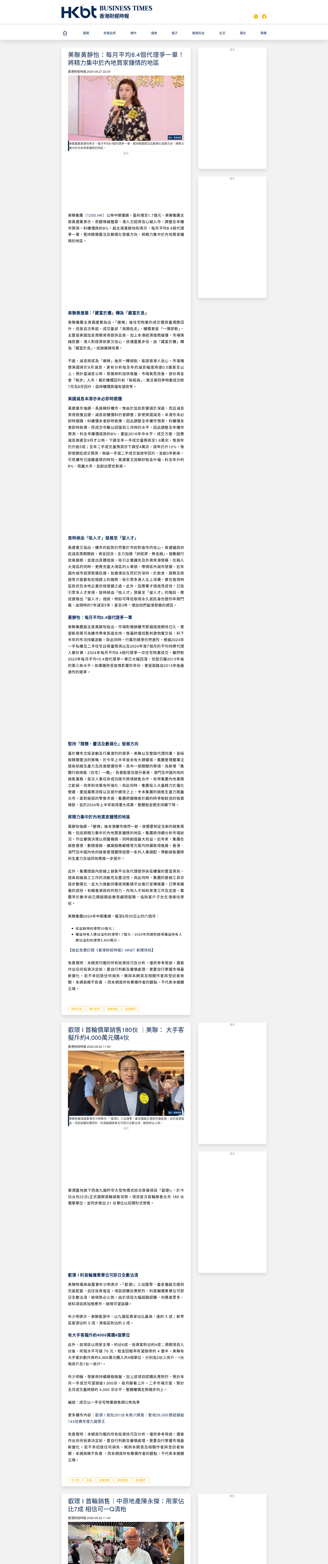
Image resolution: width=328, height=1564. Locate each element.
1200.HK (95, 215)
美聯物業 (112, 1009)
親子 (175, 33)
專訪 (243, 33)
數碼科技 (198, 33)
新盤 (89, 1480)
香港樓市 (130, 1009)
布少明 (75, 1480)
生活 (222, 33)
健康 (154, 33)
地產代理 (76, 1009)
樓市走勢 (94, 1009)
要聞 (86, 33)
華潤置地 (122, 1480)
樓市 (133, 33)
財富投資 (110, 33)
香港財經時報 (114, 15)
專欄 (263, 33)
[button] (91, 33)
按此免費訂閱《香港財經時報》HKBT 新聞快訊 (112, 949)
